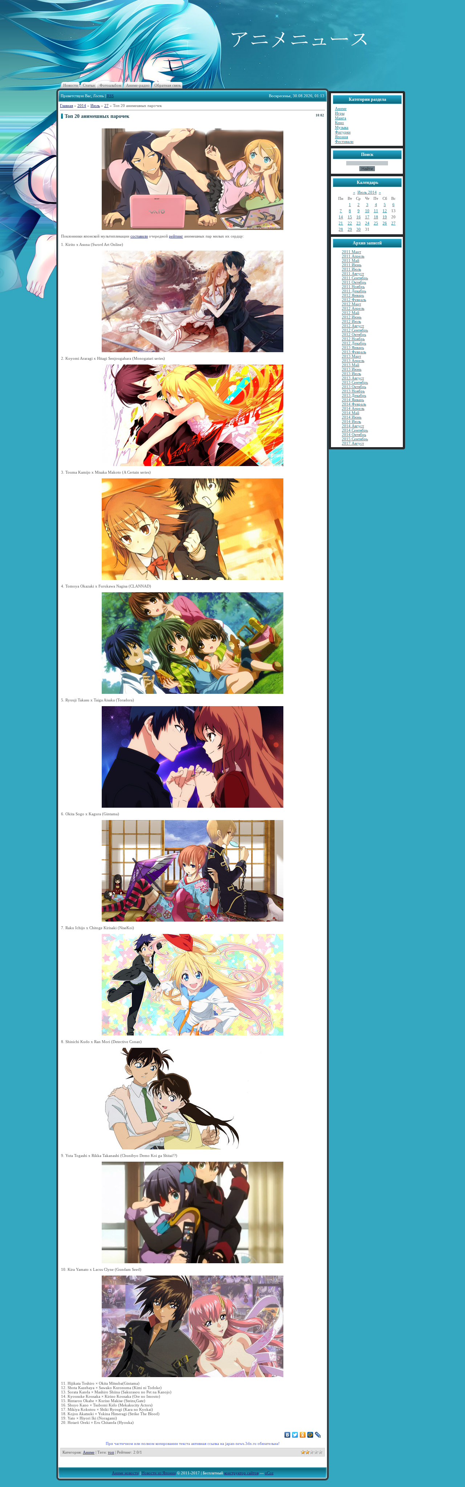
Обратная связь (167, 85)
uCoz (269, 1473)
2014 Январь (353, 400)
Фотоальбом (110, 85)
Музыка (341, 127)
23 (358, 223)
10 (367, 211)
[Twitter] (295, 1434)
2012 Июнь (351, 317)
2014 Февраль (354, 404)
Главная (66, 105)
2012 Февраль (354, 299)
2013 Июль (351, 373)
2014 (81, 105)
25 (376, 223)
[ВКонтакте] (287, 1434)
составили (139, 236)
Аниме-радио (138, 85)
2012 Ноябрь (353, 339)
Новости (70, 85)
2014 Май (350, 413)
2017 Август (353, 443)
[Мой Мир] (310, 1434)
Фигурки (343, 132)
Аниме (88, 1452)
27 (106, 105)
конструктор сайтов (241, 1473)
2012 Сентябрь (355, 330)
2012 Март (351, 304)
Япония (341, 137)
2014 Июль (351, 421)
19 (385, 217)
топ (111, 1452)
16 (358, 217)
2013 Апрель (353, 360)
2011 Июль (351, 269)
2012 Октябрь (354, 334)
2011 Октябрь (354, 282)
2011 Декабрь (354, 291)
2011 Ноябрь (353, 286)
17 (367, 217)
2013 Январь (353, 347)
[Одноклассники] (303, 1434)
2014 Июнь (351, 417)
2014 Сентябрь (355, 430)
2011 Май (350, 260)
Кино (339, 122)
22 (350, 223)
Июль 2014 (367, 192)
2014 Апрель (353, 408)
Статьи (89, 85)
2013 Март (351, 356)
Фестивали (344, 141)
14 (341, 217)
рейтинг (176, 236)
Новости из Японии (159, 1473)
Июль (95, 105)
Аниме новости (125, 1473)
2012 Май (350, 312)
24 (367, 223)
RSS (110, 96)
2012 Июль (351, 321)
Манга (340, 118)
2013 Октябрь (354, 386)
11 (376, 211)
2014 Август (353, 426)
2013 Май (350, 365)
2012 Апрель (353, 308)
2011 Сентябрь (355, 278)
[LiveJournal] (318, 1434)
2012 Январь (353, 295)
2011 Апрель (353, 256)
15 (350, 217)
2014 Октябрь (354, 434)
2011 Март (351, 252)
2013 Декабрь (354, 395)
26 (385, 223)
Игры (339, 113)
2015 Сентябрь (355, 439)
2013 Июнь (351, 369)
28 (341, 229)
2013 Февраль (354, 352)
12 (385, 211)
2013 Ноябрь (353, 391)
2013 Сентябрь (355, 382)
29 (350, 229)
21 (341, 223)
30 (358, 229)
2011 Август (353, 273)
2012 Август (353, 326)
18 (376, 217)
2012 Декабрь (354, 343)
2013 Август (353, 378)
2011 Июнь (351, 265)
